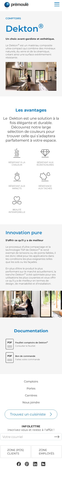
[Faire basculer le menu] (56, 4)
